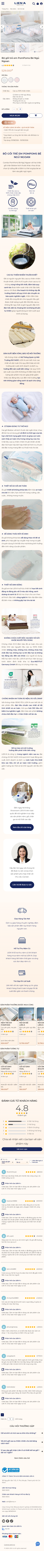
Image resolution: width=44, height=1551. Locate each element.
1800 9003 (5, 1490)
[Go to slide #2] (22, 47)
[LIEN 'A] (20, 3)
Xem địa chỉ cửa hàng (22, 827)
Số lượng (6, 109)
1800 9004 (5, 1497)
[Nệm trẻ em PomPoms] (9, 1014)
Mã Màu (5, 75)
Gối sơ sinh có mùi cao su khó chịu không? (18, 1433)
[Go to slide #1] (8, 47)
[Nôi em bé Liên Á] (27, 1014)
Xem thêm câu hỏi (22, 1458)
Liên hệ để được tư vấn (22, 885)
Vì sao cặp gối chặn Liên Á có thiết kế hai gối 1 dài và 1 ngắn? (20, 1451)
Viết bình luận (22, 1149)
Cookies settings (9, 1545)
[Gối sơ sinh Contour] (9, 1058)
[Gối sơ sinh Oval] (27, 1058)
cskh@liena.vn (11, 1502)
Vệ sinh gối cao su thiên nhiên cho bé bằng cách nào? (19, 1442)
